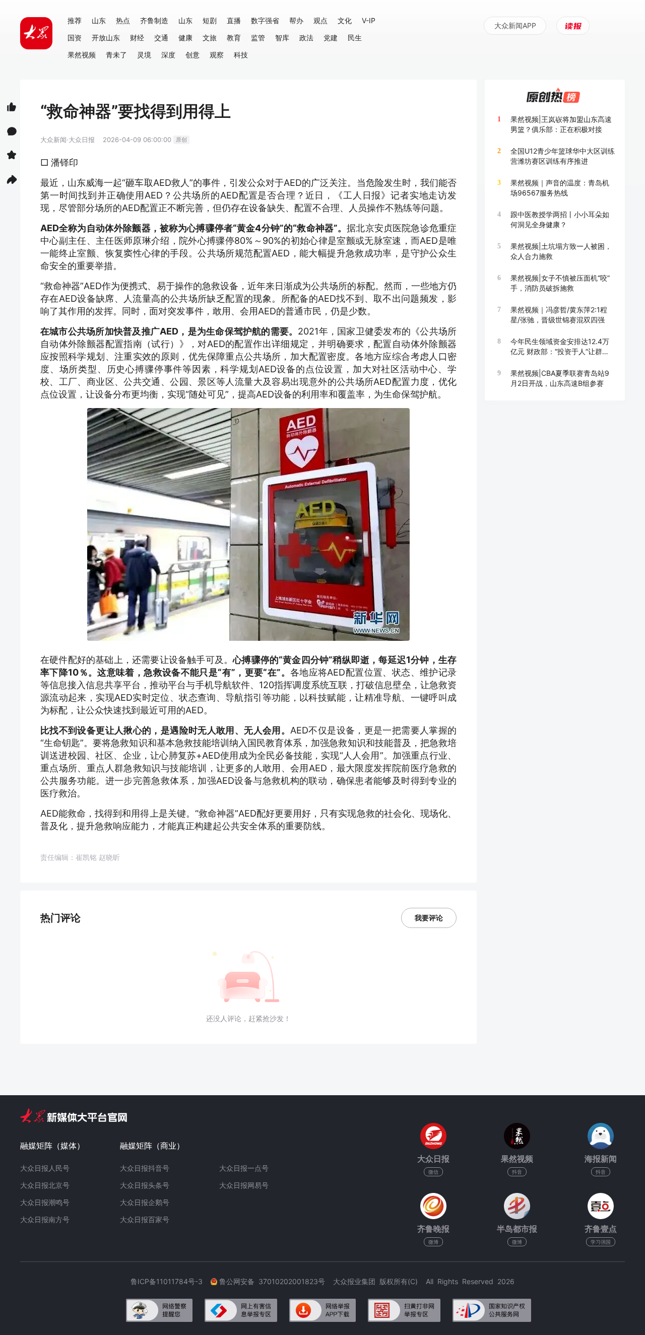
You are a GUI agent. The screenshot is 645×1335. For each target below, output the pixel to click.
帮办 (296, 20)
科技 (241, 54)
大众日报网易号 (244, 1185)
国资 (75, 37)
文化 (345, 20)
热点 (123, 20)
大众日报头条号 (144, 1185)
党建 (331, 37)
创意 (192, 54)
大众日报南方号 (45, 1219)
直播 (234, 20)
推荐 (75, 20)
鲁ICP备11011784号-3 (171, 1281)
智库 (282, 37)
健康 (185, 37)
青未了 (116, 54)
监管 (258, 37)
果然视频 (82, 54)
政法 (306, 37)
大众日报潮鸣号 (45, 1202)
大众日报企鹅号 (144, 1202)
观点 (320, 20)
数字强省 (265, 20)
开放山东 (106, 37)
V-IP (368, 20)
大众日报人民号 (45, 1168)
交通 (161, 37)
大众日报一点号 (244, 1168)
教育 (234, 37)
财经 (137, 37)
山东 (99, 20)
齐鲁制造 (154, 20)
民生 (355, 37)
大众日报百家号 (144, 1219)
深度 (168, 54)
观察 (217, 54)
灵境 (144, 54)
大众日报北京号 (45, 1185)
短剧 (210, 20)
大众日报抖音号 (144, 1168)
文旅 (210, 37)
